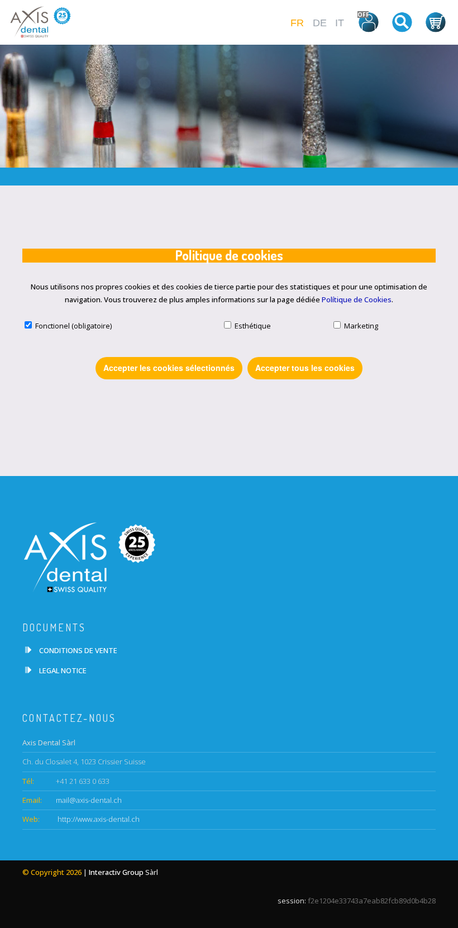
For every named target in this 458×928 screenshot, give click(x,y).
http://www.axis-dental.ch (98, 819)
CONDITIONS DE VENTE (78, 650)
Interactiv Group (116, 872)
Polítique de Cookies (357, 299)
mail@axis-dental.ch (89, 800)
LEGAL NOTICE (63, 670)
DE (320, 22)
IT (339, 22)
